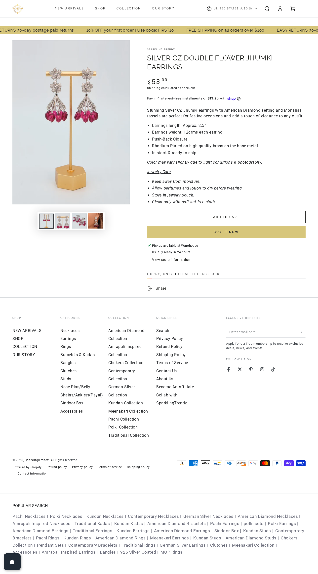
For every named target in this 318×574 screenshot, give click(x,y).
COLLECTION (24, 346)
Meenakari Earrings (169, 537)
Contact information (33, 473)
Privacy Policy (169, 338)
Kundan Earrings (133, 530)
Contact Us (166, 371)
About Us (164, 379)
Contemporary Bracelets (93, 545)
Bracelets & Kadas (77, 354)
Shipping (153, 88)
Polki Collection (123, 427)
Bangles (68, 362)
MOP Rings (171, 552)
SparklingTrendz (37, 460)
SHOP (17, 338)
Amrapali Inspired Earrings (69, 552)
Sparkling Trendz (161, 49)
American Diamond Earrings (40, 530)
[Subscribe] (303, 332)
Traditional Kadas (92, 523)
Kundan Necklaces (105, 516)
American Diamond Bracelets (176, 523)
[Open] (12, 561)
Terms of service (110, 467)
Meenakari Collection (128, 411)
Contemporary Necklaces (153, 516)
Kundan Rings (77, 537)
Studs (65, 379)
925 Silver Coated (138, 552)
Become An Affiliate (175, 386)
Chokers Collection (126, 362)
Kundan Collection (125, 403)
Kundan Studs (257, 530)
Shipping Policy (171, 354)
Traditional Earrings (92, 530)
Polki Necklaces (66, 516)
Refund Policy (169, 346)
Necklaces (70, 330)
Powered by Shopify (27, 467)
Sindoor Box (71, 403)
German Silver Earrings (183, 545)
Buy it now (226, 232)
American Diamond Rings (120, 537)
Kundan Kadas (128, 523)
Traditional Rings (139, 545)
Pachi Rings (48, 537)
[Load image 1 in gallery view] (46, 221)
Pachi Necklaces (29, 516)
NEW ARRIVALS (26, 330)
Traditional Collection (128, 435)
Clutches (68, 371)
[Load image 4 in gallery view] (95, 221)
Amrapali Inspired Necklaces (41, 523)
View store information (171, 260)
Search (162, 330)
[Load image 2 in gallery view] (62, 221)
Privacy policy (82, 467)
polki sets (254, 523)
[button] (267, 8)
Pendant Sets (50, 545)
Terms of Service (172, 362)
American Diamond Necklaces (268, 516)
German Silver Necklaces (208, 516)
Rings (65, 346)
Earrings (68, 338)
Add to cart (226, 217)
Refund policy (57, 467)
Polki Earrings (282, 523)
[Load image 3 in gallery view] (79, 221)
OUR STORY (23, 354)
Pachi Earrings (224, 523)
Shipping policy (138, 467)
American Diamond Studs (251, 537)
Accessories (71, 411)
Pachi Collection (123, 419)
